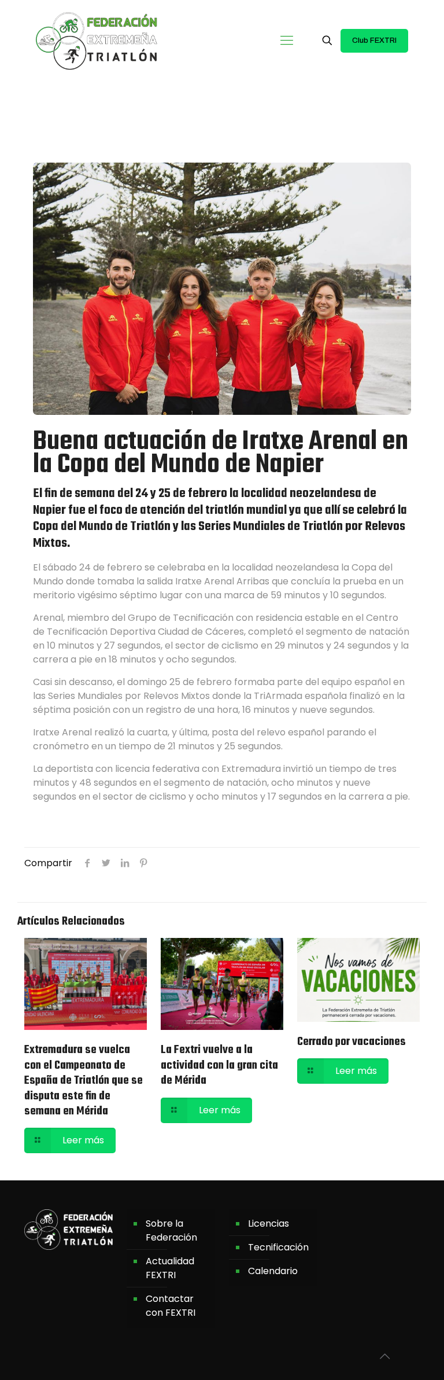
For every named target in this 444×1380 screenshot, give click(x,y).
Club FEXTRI (374, 40)
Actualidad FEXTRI (170, 1268)
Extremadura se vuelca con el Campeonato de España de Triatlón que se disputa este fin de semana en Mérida (83, 1080)
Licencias (268, 1223)
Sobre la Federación (171, 1230)
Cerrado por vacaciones (351, 1042)
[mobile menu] (287, 40)
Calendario (273, 1271)
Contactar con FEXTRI (170, 1305)
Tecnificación (278, 1247)
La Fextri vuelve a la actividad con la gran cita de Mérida (219, 1065)
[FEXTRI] (96, 40)
